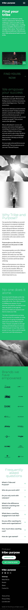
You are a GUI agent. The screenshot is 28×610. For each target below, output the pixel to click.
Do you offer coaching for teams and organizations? (11, 522)
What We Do (5, 579)
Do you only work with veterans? (10, 497)
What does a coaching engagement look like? (10, 514)
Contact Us (5, 588)
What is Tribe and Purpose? (8, 484)
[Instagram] (8, 573)
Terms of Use (6, 596)
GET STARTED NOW (11, 562)
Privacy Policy (6, 599)
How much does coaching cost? (11, 530)
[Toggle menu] (24, 3)
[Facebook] (5, 573)
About (4, 585)
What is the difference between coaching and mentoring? (10, 505)
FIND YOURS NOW (15, 75)
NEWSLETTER (8, 557)
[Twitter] (2, 573)
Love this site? (6, 601)
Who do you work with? (11, 490)
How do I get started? (10, 536)
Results (4, 582)
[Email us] (10, 573)
